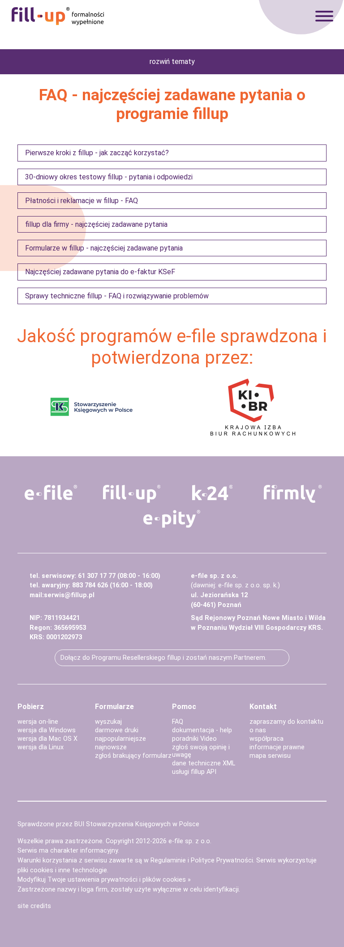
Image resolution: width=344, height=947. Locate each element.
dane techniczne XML (203, 763)
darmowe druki (116, 730)
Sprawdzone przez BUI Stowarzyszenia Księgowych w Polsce (108, 824)
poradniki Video (194, 739)
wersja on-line (37, 722)
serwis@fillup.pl (69, 595)
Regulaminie (168, 860)
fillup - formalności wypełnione (58, 16)
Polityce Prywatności (222, 860)
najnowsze (111, 747)
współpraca (266, 739)
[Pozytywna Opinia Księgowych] (91, 406)
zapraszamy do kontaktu (286, 722)
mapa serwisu (270, 756)
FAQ (177, 722)
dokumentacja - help (202, 730)
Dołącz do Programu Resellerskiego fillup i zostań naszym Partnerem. (163, 658)
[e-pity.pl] (172, 519)
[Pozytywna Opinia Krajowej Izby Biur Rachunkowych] (252, 406)
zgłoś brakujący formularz (133, 756)
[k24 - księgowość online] (212, 492)
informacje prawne (277, 747)
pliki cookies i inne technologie (62, 870)
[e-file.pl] (51, 492)
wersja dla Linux (40, 747)
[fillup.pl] (131, 494)
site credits (34, 906)
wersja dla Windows (46, 730)
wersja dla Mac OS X (47, 739)
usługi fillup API (194, 772)
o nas (257, 730)
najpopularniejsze (120, 739)
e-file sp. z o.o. (189, 841)
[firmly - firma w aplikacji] (293, 494)
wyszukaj (108, 722)
